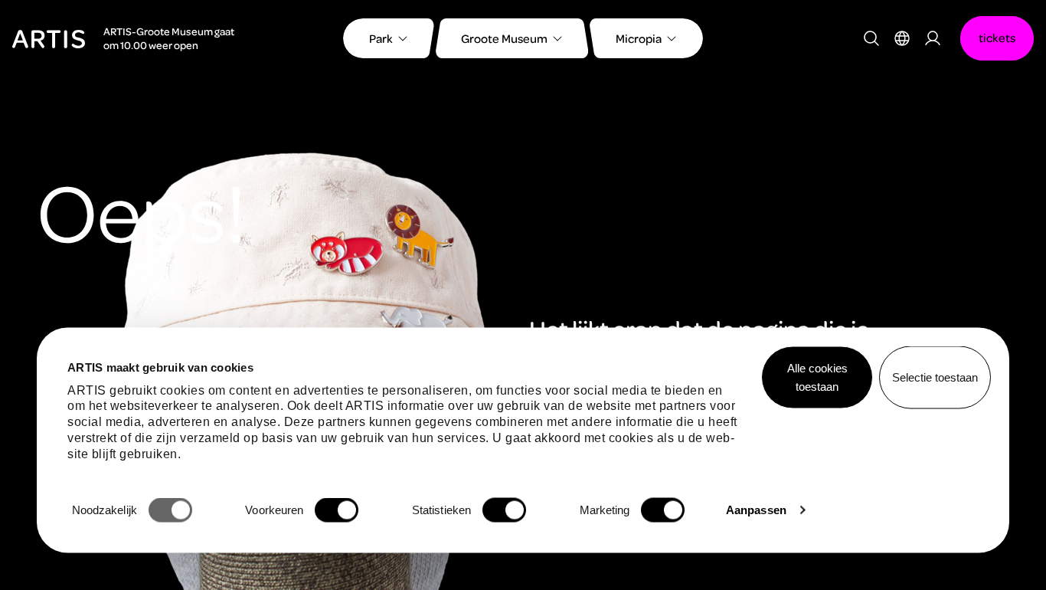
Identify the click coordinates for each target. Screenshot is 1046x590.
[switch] (336, 510)
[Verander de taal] (902, 38)
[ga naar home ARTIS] (48, 37)
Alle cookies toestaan (817, 377)
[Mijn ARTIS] (932, 38)
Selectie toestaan (935, 377)
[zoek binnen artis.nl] (871, 38)
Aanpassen (756, 509)
